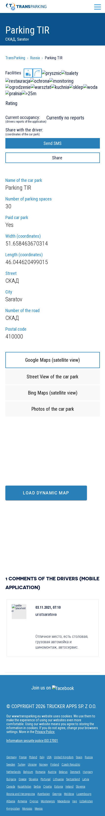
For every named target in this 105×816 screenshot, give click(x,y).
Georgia (57, 794)
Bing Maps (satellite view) (52, 393)
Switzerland (73, 779)
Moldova (69, 794)
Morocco (27, 808)
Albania (10, 801)
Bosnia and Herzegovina (20, 794)
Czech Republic (71, 764)
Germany (11, 757)
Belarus (63, 772)
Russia (89, 757)
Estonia (58, 786)
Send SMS (52, 143)
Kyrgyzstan (13, 808)
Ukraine (32, 764)
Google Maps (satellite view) (52, 360)
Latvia (85, 779)
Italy (42, 757)
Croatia (47, 786)
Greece (22, 779)
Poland (33, 757)
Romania (40, 772)
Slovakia (33, 779)
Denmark (75, 772)
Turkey (21, 764)
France (23, 757)
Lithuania (58, 779)
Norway (43, 764)
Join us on (41, 688)
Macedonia (63, 801)
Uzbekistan (86, 801)
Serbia (37, 786)
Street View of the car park (52, 377)
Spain (79, 757)
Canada (10, 786)
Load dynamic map (46, 492)
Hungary (88, 772)
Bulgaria (11, 779)
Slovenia (80, 786)
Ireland (69, 786)
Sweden (10, 764)
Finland (54, 764)
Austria (52, 772)
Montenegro (48, 801)
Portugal (46, 779)
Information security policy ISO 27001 (32, 741)
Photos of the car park (52, 409)
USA (49, 757)
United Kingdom (64, 757)
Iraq (74, 801)
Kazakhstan (24, 786)
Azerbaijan (43, 794)
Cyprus (34, 801)
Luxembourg (83, 794)
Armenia (22, 801)
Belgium (28, 772)
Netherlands (13, 772)
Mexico (39, 808)
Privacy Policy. (45, 732)
